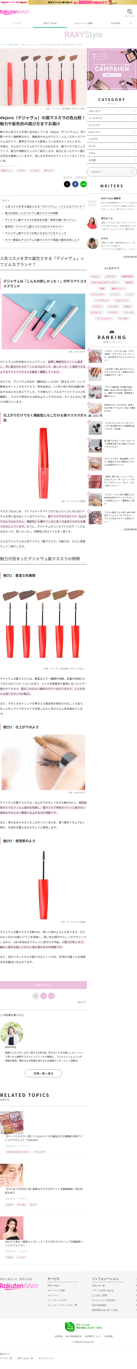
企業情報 (58, 1336)
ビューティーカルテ (57, 1300)
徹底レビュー (7, 170)
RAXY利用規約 (99, 1305)
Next (81, 1002)
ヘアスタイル (102, 300)
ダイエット (96, 312)
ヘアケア (93, 139)
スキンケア (94, 111)
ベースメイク (95, 118)
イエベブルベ (122, 300)
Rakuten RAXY (15, 12)
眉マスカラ (49, 170)
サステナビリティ (46, 1358)
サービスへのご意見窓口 (104, 1300)
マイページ (52, 1295)
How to (9, 1204)
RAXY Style (50, 23)
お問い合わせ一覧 (25, 1358)
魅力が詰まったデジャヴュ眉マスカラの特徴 (31, 213)
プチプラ (21, 170)
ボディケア (94, 132)
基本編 (129, 282)
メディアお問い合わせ (103, 1290)
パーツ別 (113, 306)
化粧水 (128, 306)
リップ (130, 294)
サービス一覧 (6, 1358)
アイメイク (13, 166)
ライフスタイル (104, 318)
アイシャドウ (40, 1152)
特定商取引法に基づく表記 (105, 1310)
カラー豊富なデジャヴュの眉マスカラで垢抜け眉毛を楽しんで (42, 240)
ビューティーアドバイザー (60, 1305)
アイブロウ (34, 170)
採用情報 (109, 1336)
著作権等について (93, 1336)
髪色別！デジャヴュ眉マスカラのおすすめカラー (34, 226)
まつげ (33, 1204)
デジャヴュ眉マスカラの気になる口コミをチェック (35, 233)
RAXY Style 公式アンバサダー (18, 1152)
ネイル (92, 146)
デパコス (113, 312)
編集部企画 (127, 276)
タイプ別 (21, 1204)
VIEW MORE (129, 256)
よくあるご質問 (99, 1295)
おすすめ (110, 276)
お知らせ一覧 (98, 1285)
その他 (92, 160)
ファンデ (129, 312)
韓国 (102, 288)
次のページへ (43, 985)
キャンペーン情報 (83, 23)
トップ (16, 23)
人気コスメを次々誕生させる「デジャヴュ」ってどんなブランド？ (45, 206)
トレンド (21, 1257)
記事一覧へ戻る (43, 1073)
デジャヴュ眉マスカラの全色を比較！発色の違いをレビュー (41, 220)
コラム (92, 153)
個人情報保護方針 (74, 1336)
